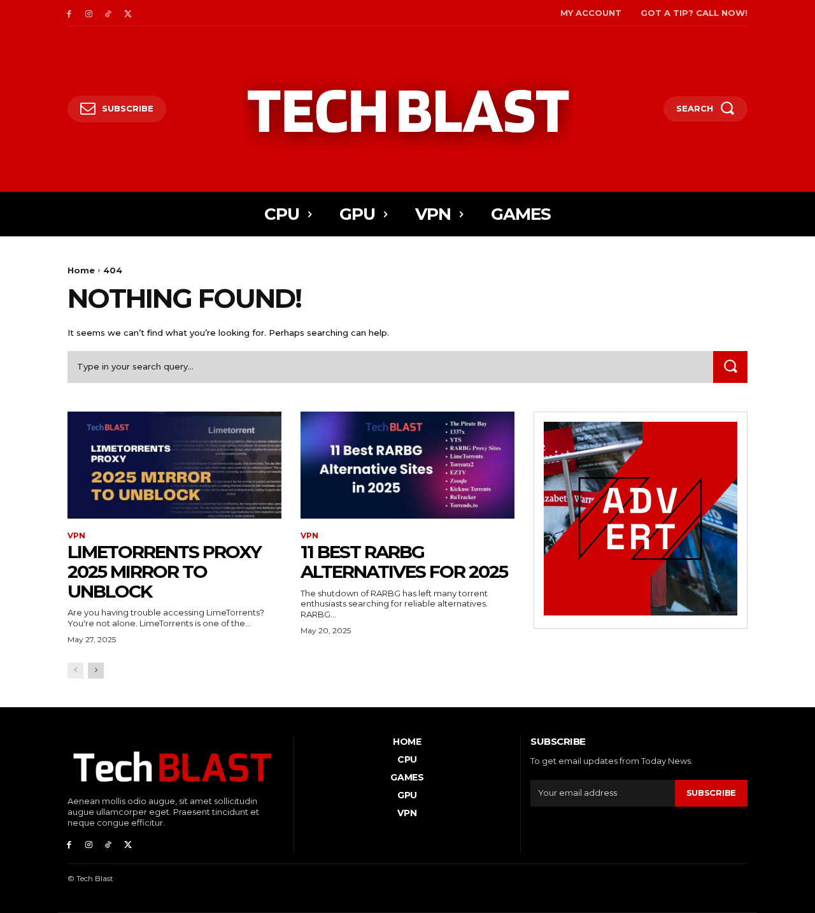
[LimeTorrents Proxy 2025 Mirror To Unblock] (174, 465)
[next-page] (96, 671)
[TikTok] (108, 13)
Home (81, 270)
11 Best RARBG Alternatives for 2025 (404, 561)
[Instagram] (89, 13)
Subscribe (711, 792)
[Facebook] (69, 13)
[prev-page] (75, 671)
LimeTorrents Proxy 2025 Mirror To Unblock (164, 571)
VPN (76, 535)
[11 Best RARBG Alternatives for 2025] (407, 465)
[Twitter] (127, 13)
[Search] (730, 366)
